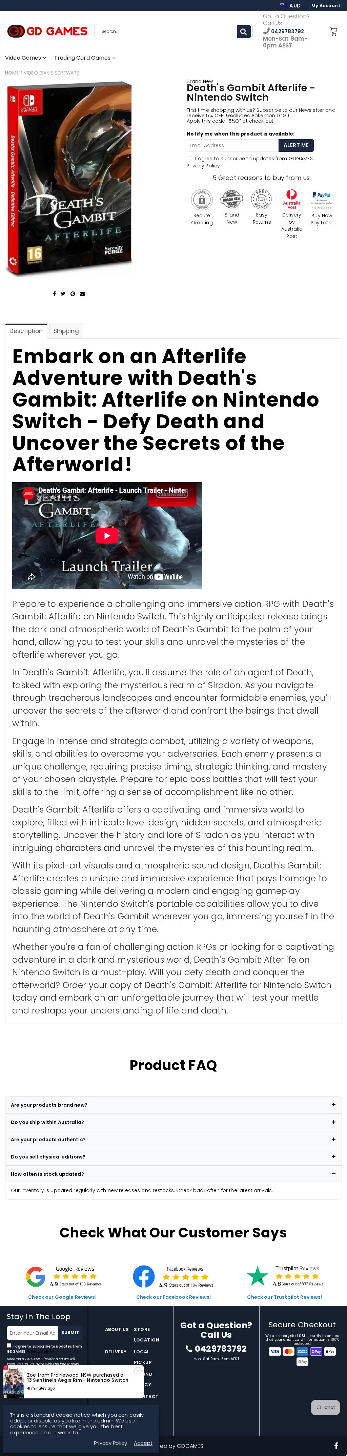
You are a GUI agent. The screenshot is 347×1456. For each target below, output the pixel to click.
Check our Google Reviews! (62, 1297)
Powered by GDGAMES (174, 1446)
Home (12, 72)
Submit (70, 1332)
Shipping (66, 331)
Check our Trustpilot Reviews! (284, 1297)
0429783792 (287, 31)
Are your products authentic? (48, 1139)
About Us (117, 1329)
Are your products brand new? (49, 1105)
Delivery (116, 1352)
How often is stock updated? (47, 1174)
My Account (325, 6)
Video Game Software (51, 72)
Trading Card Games (83, 58)
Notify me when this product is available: (240, 133)
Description (26, 331)
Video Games (24, 58)
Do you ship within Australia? (47, 1122)
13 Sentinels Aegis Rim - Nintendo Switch (78, 1380)
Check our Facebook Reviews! (173, 1297)
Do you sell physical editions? (48, 1156)
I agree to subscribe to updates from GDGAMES (44, 1349)
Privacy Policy (203, 165)
